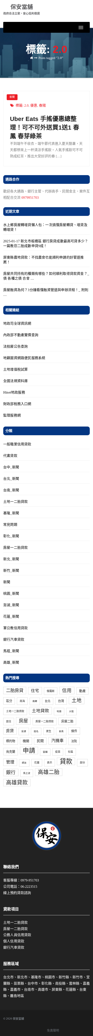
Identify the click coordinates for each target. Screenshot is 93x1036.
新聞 (12, 97)
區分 (9, 701)
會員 (61, 731)
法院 (74, 741)
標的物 (10, 741)
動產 (82, 691)
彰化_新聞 (11, 536)
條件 (74, 731)
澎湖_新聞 (11, 605)
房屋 (23, 720)
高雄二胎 (48, 772)
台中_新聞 (11, 467)
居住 (8, 721)
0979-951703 (30, 880)
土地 (77, 700)
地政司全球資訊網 (17, 323)
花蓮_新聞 (11, 616)
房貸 (10, 731)
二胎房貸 (14, 690)
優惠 (33, 105)
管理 (10, 762)
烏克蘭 (10, 751)
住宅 (35, 690)
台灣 (61, 701)
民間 (40, 741)
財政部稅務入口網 (17, 404)
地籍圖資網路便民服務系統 (24, 358)
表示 (49, 762)
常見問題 (10, 524)
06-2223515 (29, 886)
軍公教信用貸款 (15, 628)
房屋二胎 (67, 721)
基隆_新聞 (11, 513)
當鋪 (45, 752)
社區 (70, 751)
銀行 (11, 772)
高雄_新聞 (11, 662)
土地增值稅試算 (15, 369)
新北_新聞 (11, 559)
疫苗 (57, 751)
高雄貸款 (17, 782)
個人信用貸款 (13, 941)
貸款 (66, 761)
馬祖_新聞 (11, 651)
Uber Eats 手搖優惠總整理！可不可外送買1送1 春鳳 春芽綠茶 (44, 128)
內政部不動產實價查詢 (20, 335)
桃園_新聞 (11, 593)
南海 (22, 701)
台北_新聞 (11, 479)
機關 (26, 741)
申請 (29, 750)
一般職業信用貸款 (17, 444)
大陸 (71, 711)
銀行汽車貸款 (13, 639)
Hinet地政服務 (14, 392)
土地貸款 (40, 710)
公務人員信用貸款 (17, 935)
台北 (47, 701)
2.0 (26, 105)
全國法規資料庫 (15, 381)
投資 (23, 731)
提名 (36, 731)
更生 (48, 731)
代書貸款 (10, 456)
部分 (82, 762)
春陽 (42, 105)
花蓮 (36, 762)
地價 (59, 711)
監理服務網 (12, 415)
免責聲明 (53, 1030)
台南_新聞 (11, 490)
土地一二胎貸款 (15, 501)
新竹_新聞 (11, 570)
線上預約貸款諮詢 (17, 893)
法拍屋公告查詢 (15, 346)
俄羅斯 (51, 691)
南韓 (34, 701)
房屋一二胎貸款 (15, 547)
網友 (24, 763)
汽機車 (57, 740)
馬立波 (26, 773)
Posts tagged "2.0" (50, 58)
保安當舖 (21, 9)
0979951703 (30, 197)
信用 (67, 690)
